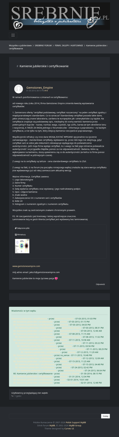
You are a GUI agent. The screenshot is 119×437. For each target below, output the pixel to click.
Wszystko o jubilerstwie (20, 45)
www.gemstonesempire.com (26, 266)
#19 (46, 90)
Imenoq (64, 324)
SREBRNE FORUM (43, 45)
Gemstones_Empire (39, 88)
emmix (63, 321)
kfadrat (63, 333)
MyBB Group (75, 425)
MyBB (52, 425)
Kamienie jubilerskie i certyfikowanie (29, 318)
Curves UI (69, 428)
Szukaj (105, 416)
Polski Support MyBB (76, 422)
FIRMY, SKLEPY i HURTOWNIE (69, 45)
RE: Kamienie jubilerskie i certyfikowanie (33, 321)
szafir (63, 379)
